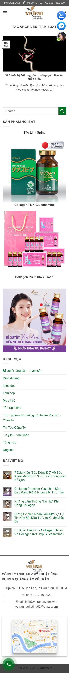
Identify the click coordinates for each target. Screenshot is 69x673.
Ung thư (8, 450)
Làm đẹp (9, 393)
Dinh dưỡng (11, 378)
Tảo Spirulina (12, 407)
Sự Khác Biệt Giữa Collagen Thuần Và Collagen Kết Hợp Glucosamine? (39, 532)
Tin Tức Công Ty (14, 427)
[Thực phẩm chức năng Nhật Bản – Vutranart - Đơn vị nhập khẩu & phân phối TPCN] (34, 12)
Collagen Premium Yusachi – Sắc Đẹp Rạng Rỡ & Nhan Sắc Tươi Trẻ (39, 490)
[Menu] (5, 12)
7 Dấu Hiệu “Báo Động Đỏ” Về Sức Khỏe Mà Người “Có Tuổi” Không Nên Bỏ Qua (40, 476)
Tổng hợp (9, 442)
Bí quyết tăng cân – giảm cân (22, 370)
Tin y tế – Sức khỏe (16, 435)
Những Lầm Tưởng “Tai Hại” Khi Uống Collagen (36, 503)
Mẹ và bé (9, 400)
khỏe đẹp (9, 385)
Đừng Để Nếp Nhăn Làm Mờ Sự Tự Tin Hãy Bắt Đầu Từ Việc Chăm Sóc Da (39, 517)
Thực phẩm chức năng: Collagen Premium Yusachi (32, 418)
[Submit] (62, 111)
